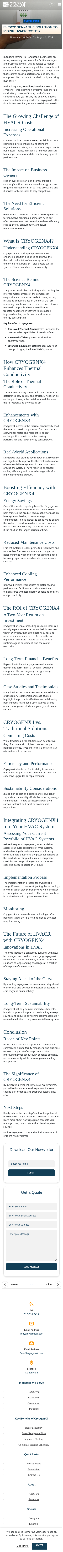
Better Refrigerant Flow (34, 1433)
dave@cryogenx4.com (31, 1353)
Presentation (34, 1469)
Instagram (34, 1518)
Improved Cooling (33, 1439)
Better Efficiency (33, 1427)
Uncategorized (31, 21)
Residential (33, 1397)
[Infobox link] (52, 5)
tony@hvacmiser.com (31, 1333)
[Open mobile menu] (60, 4)
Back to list (31, 1284)
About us (34, 1493)
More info (22, 1546)
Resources (34, 1499)
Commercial (34, 1391)
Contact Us (34, 1475)
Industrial (34, 1409)
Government (33, 1403)
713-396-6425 (31, 1314)
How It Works (33, 1463)
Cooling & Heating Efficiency (33, 1444)
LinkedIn (33, 1523)
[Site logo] (14, 4)
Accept (39, 1545)
